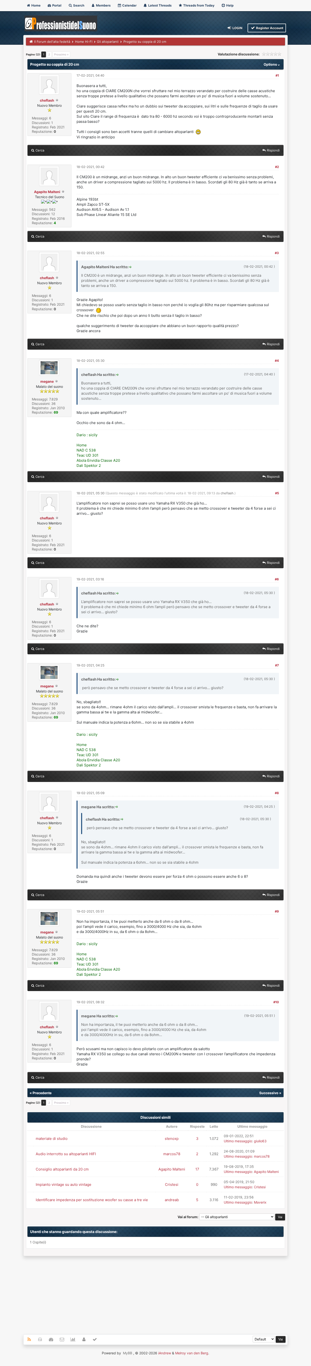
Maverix (260, 1202)
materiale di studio (52, 1138)
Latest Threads (159, 5)
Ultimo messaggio (238, 1141)
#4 (277, 361)
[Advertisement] (155, 1293)
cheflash (47, 100)
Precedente (42, 1093)
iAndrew (164, 1353)
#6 (277, 579)
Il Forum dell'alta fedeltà (52, 42)
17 (197, 1169)
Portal (56, 5)
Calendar (129, 5)
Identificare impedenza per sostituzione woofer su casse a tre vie (92, 1199)
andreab (172, 1199)
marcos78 (171, 1154)
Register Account (269, 28)
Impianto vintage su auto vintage (63, 1184)
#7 (277, 665)
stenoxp (172, 1138)
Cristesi (171, 1184)
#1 (277, 75)
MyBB (127, 1353)
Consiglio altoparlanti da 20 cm (62, 1169)
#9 (277, 911)
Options (271, 64)
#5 (277, 493)
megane (47, 381)
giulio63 (260, 1141)
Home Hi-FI (83, 42)
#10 (276, 1002)
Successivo (268, 1093)
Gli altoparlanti (108, 42)
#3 (277, 253)
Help (229, 5)
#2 (277, 167)
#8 (277, 793)
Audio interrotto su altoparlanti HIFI (66, 1154)
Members (103, 5)
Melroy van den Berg (191, 1353)
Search (78, 5)
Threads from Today (198, 5)
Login (237, 28)
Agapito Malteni (47, 192)
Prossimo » (61, 54)
